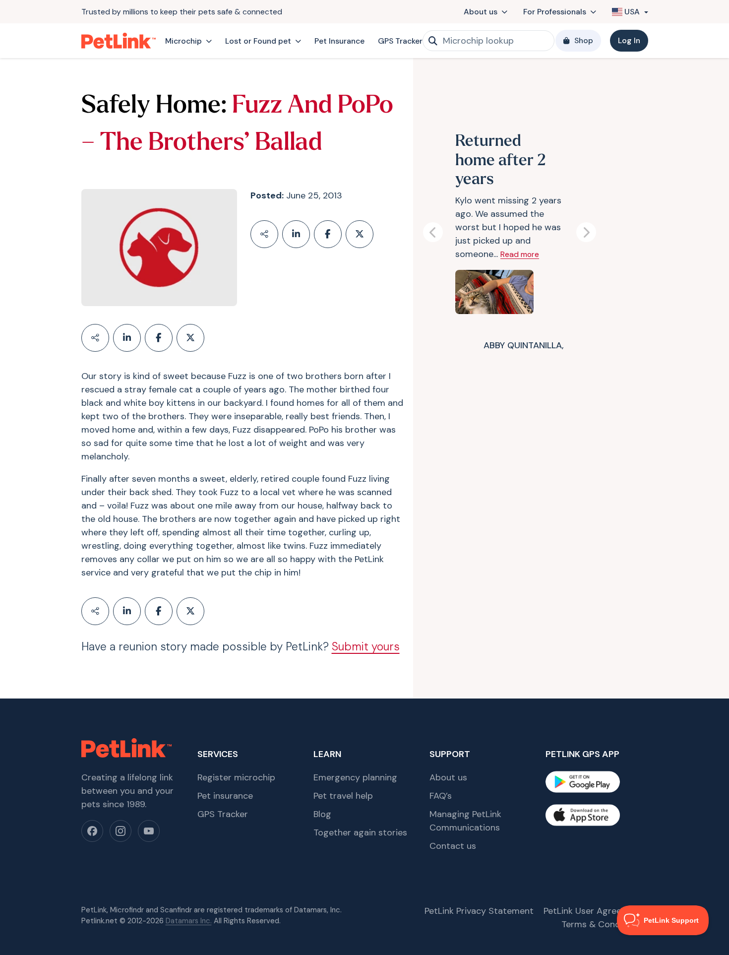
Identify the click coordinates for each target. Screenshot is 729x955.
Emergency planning (355, 777)
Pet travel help (343, 796)
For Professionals (554, 11)
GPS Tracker (400, 41)
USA (632, 11)
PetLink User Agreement (593, 911)
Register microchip (236, 777)
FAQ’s (440, 796)
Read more (519, 254)
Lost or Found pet (258, 41)
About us (480, 11)
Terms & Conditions (602, 924)
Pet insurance (225, 796)
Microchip (183, 41)
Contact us (452, 846)
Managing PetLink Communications (465, 820)
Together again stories (360, 832)
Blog (322, 814)
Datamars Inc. (189, 921)
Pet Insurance (339, 41)
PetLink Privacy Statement (479, 911)
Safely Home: (154, 106)
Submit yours (366, 646)
